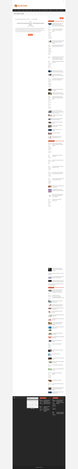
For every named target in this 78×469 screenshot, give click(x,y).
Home (15, 10)
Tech (54, 10)
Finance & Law (35, 10)
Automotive (19, 10)
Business (23, 10)
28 (29, 407)
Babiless (33, 26)
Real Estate (50, 10)
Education (27, 10)
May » (34, 408)
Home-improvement (45, 10)
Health (40, 10)
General (57, 10)
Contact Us (61, 10)
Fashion (31, 10)
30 (32, 407)
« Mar (31, 408)
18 (35, 404)
